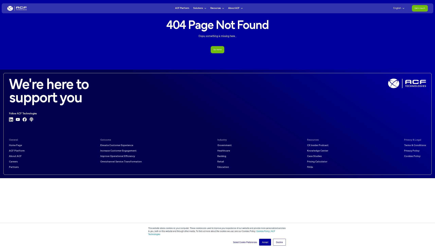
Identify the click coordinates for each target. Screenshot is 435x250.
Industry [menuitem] (222, 140)
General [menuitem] (13, 140)
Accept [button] (265, 242)
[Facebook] (25, 119)
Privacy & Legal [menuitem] (412, 140)
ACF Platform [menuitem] (17, 151)
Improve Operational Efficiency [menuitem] (117, 156)
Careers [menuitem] (13, 162)
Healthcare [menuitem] (223, 151)
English (397, 8)
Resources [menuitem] (313, 140)
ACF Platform (182, 8)
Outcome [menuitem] (105, 140)
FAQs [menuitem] (310, 167)
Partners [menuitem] (14, 167)
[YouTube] (18, 119)
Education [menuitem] (223, 167)
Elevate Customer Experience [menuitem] (116, 145)
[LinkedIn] (11, 119)
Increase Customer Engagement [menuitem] (118, 151)
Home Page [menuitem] (15, 145)
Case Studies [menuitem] (314, 156)
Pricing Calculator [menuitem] (317, 162)
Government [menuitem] (224, 145)
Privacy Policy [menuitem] (411, 151)
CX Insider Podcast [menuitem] (317, 145)
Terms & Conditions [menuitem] (415, 145)
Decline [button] (279, 242)
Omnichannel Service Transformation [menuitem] (121, 162)
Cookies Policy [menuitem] (412, 156)
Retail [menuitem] (220, 162)
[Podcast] (31, 119)
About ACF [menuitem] (15, 156)
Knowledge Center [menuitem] (317, 151)
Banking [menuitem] (221, 156)
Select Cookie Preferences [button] (245, 242)
